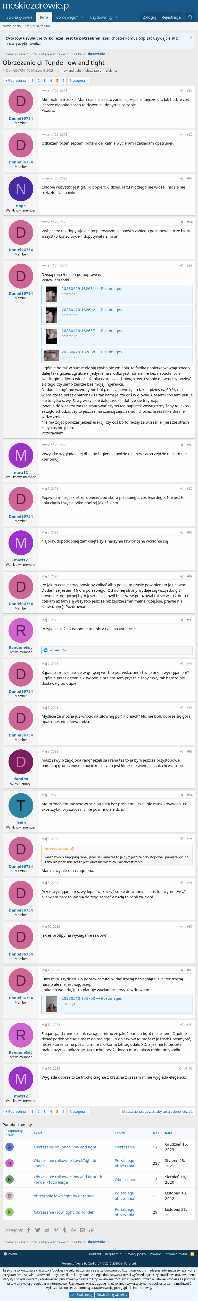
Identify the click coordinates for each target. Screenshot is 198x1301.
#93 (190, 751)
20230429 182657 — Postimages (92, 330)
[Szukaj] (190, 17)
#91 (190, 663)
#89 (190, 576)
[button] (82, 17)
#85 (190, 266)
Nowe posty (12, 26)
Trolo (21, 822)
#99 (190, 1024)
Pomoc (155, 1254)
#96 (190, 883)
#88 (190, 532)
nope (21, 205)
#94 (190, 795)
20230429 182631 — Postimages (92, 288)
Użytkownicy (101, 17)
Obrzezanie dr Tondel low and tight (65, 1146)
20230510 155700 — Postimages (92, 998)
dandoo (20, 778)
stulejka (111, 70)
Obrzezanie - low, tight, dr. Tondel (63, 1212)
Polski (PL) (15, 1254)
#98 (190, 970)
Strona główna (19, 17)
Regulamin (113, 1254)
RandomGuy (21, 647)
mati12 (21, 472)
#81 (190, 90)
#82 (190, 134)
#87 (190, 488)
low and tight (72, 70)
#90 (190, 620)
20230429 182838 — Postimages (92, 351)
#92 (190, 707)
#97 (190, 926)
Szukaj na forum (37, 26)
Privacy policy (135, 1254)
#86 (190, 445)
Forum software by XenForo (99, 1263)
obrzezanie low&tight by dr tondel (64, 1195)
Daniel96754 (15, 70)
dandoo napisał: (57, 849)
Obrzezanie (125, 1146)
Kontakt (95, 1254)
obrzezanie (93, 70)
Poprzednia (17, 80)
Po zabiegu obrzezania (124, 1163)
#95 (190, 839)
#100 (189, 1068)
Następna (77, 80)
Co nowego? (67, 17)
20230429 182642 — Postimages (92, 309)
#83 (190, 178)
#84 (190, 222)
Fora (44, 17)
